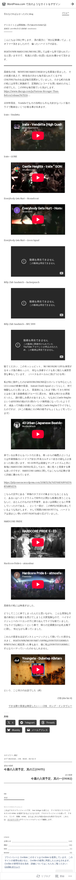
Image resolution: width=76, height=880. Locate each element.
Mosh (25, 758)
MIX (5, 848)
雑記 (15, 755)
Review (6, 852)
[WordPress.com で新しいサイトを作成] (38, 4)
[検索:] (14, 797)
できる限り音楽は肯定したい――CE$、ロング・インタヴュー (40, 705)
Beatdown (12, 758)
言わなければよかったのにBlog (18, 14)
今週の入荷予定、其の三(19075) (24, 768)
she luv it (32, 758)
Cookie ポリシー (12, 866)
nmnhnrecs (32, 28)
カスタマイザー (13, 819)
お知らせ (7, 841)
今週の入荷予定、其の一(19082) (51, 777)
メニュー (65, 13)
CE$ (19, 758)
